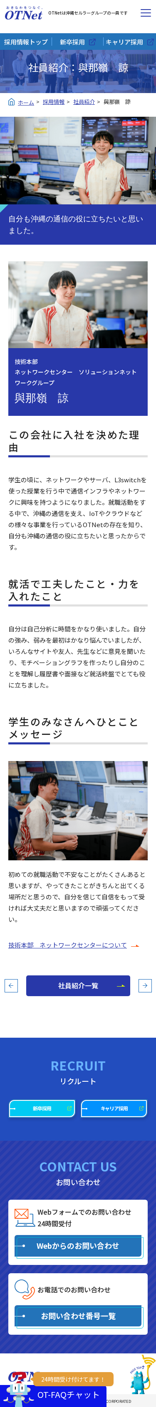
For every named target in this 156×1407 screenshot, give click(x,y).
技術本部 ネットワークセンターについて (67, 944)
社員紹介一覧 (78, 985)
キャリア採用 (124, 41)
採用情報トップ (26, 41)
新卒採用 (72, 41)
